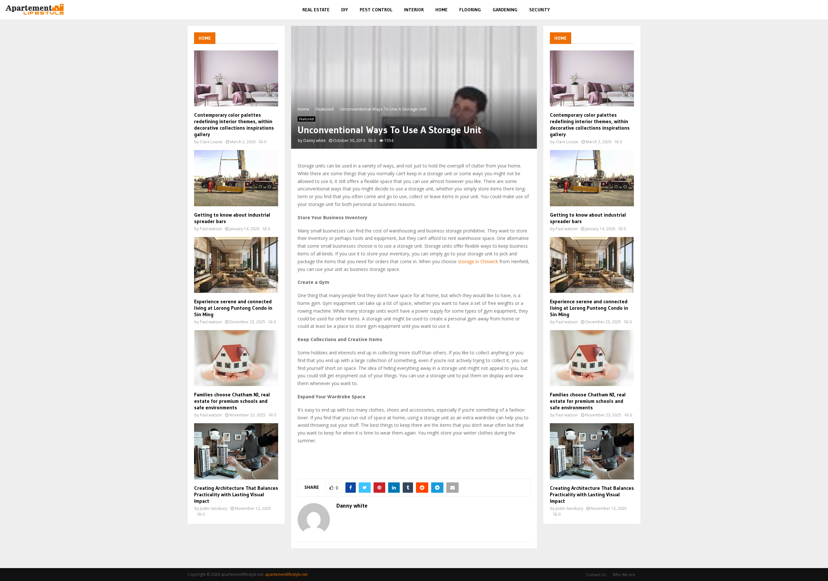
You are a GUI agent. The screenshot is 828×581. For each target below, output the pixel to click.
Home (441, 10)
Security (539, 10)
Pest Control (376, 10)
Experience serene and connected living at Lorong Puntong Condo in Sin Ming (233, 307)
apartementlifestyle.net (286, 574)
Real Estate (316, 10)
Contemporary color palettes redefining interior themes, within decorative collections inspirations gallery (234, 124)
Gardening (505, 10)
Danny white (314, 140)
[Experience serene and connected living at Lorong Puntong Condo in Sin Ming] (236, 265)
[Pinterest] (804, 10)
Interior (414, 10)
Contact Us (596, 574)
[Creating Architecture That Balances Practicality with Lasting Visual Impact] (236, 451)
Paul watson (211, 228)
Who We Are (624, 574)
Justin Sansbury (213, 508)
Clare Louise (211, 142)
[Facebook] (789, 10)
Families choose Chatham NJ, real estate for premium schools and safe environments (232, 401)
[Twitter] (796, 10)
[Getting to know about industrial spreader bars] (236, 178)
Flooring (470, 10)
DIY (344, 10)
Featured (306, 119)
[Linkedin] (811, 10)
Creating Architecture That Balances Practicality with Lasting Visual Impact (236, 494)
